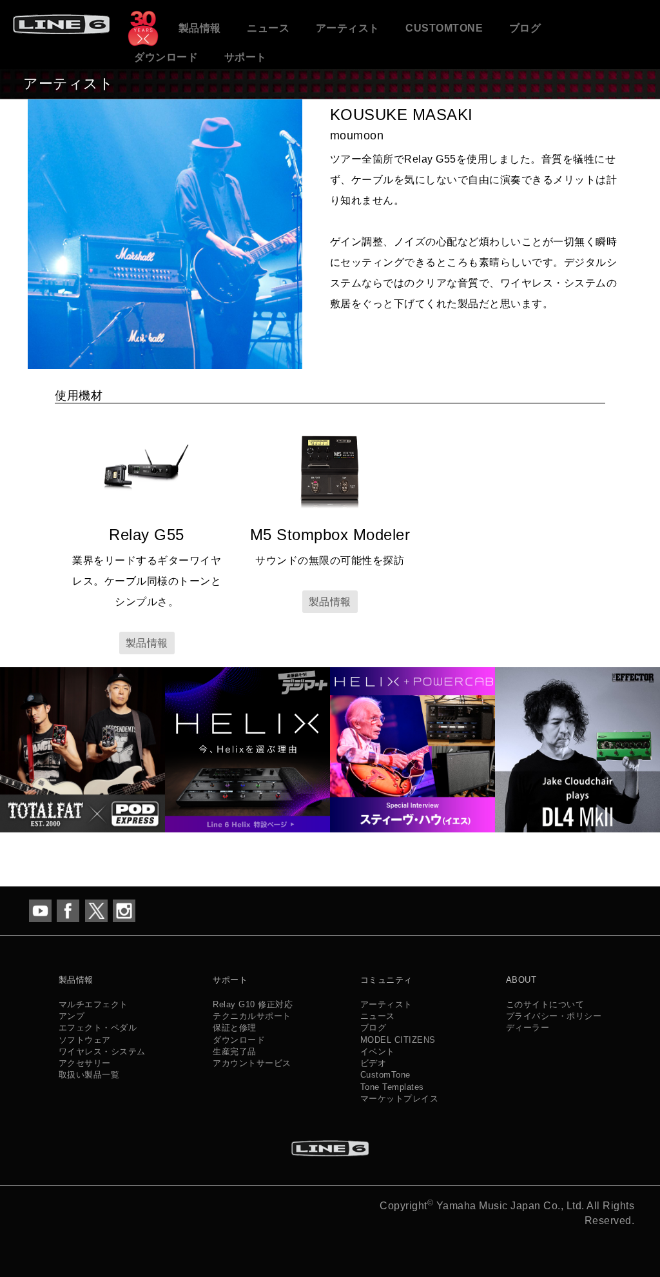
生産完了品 (235, 1051)
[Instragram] (124, 909)
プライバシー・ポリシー (554, 1016)
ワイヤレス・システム (102, 1051)
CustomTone (444, 28)
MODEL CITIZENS (398, 1040)
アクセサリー (85, 1063)
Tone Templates (392, 1087)
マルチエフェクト (93, 1004)
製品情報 (200, 28)
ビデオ (373, 1063)
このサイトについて (545, 1004)
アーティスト (348, 28)
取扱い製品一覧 (89, 1075)
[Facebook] (68, 909)
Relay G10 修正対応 (253, 1004)
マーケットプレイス (399, 1098)
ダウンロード (166, 57)
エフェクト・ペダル (98, 1027)
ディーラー (528, 1027)
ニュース (268, 28)
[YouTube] (40, 909)
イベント (377, 1051)
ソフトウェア (85, 1040)
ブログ (525, 28)
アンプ (72, 1016)
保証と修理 (235, 1027)
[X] (96, 909)
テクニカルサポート (252, 1016)
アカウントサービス (252, 1063)
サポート (245, 57)
